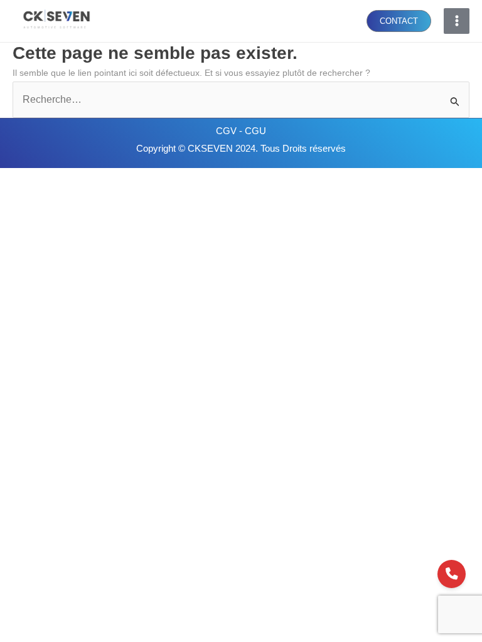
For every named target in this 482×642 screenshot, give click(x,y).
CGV (227, 130)
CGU (255, 130)
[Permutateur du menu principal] (456, 21)
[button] (399, 21)
